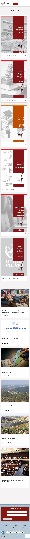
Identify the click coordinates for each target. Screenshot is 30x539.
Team (24, 527)
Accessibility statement (19, 536)
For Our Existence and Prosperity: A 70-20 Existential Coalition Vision (12, 481)
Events (15, 527)
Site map (6, 536)
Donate (15, 525)
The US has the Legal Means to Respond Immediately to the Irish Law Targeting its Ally (14, 311)
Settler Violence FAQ (7, 406)
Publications (6, 527)
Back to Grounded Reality (8, 438)
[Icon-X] (7, 532)
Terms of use (11, 536)
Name (4, 512)
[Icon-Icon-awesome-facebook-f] (10, 532)
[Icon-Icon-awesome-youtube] (16, 532)
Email (4, 514)
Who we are (5, 525)
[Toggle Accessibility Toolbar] (2, 532)
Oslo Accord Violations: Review (10, 338)
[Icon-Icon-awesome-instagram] (13, 532)
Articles (24, 525)
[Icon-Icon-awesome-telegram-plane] (22, 532)
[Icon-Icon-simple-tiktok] (19, 532)
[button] (8, 4)
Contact (2, 536)
